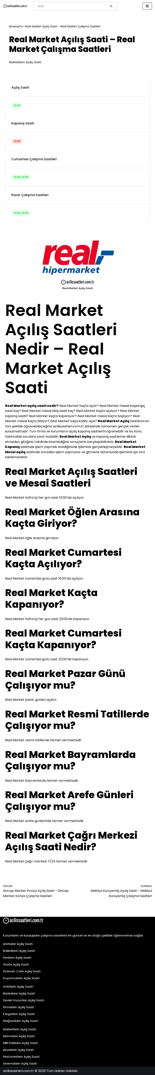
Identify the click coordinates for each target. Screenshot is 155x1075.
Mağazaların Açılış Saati (20, 1021)
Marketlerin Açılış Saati (25, 62)
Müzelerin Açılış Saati (18, 1050)
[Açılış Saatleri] (15, 6)
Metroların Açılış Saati (19, 1036)
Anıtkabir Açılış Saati (18, 944)
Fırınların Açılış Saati (17, 957)
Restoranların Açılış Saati (21, 1056)
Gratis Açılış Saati (16, 964)
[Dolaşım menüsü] (147, 6)
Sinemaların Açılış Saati (20, 1063)
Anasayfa (15, 26)
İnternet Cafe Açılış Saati (22, 971)
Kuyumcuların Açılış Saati (21, 978)
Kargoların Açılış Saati (19, 1014)
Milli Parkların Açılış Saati (20, 1043)
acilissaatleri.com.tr (68, 426)
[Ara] (111, 6)
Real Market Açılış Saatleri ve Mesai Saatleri (71, 477)
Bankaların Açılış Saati (19, 993)
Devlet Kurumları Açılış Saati (23, 1000)
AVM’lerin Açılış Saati (18, 986)
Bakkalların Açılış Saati (19, 951)
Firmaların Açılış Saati (18, 1007)
